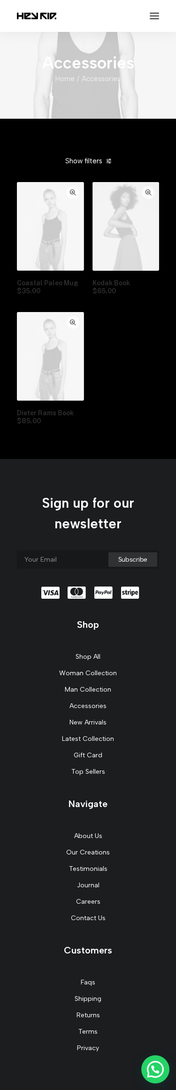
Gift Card (88, 755)
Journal (88, 885)
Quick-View (73, 192)
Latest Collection (88, 739)
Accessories (88, 706)
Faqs (88, 982)
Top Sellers (88, 772)
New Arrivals (88, 722)
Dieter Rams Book (45, 417)
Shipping (88, 999)
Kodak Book (111, 287)
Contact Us (88, 918)
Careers (88, 902)
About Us (88, 836)
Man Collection (88, 690)
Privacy (88, 1048)
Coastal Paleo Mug (47, 287)
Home (65, 79)
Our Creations (88, 852)
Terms (88, 1032)
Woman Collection (88, 673)
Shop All (88, 657)
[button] (155, 1069)
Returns (88, 1015)
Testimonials (88, 869)
